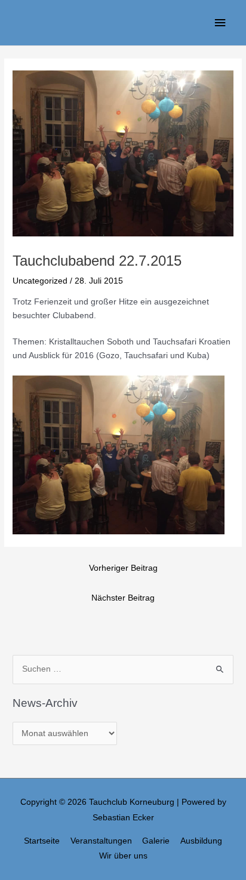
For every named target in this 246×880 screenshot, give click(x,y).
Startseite (42, 840)
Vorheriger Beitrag (123, 568)
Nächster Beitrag (123, 597)
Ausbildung (201, 840)
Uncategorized (40, 280)
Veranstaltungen (101, 840)
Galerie (156, 840)
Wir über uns (123, 855)
